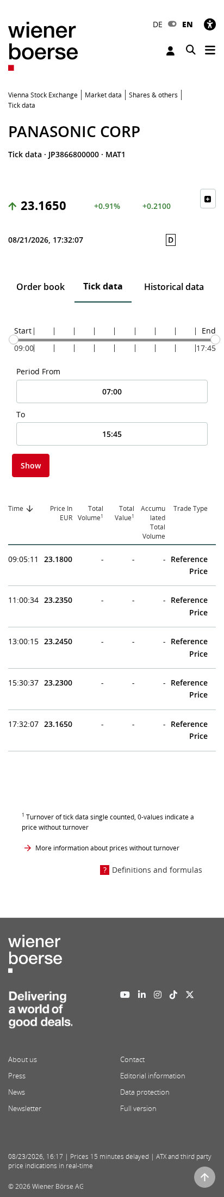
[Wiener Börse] (43, 45)
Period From (38, 371)
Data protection (145, 1092)
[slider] (13, 339)
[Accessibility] (210, 24)
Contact (132, 1059)
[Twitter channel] (189, 995)
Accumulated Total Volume (153, 522)
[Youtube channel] (125, 995)
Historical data (174, 287)
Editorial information (152, 1076)
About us (22, 1059)
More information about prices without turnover (107, 848)
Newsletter (24, 1108)
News (16, 1092)
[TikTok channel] (173, 995)
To (20, 414)
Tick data (103, 286)
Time (15, 508)
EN (187, 24)
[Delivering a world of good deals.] (40, 1013)
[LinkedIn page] (142, 995)
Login (171, 50)
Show (31, 465)
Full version (138, 1108)
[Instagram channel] (157, 995)
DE (158, 24)
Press (17, 1076)
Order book (40, 287)
